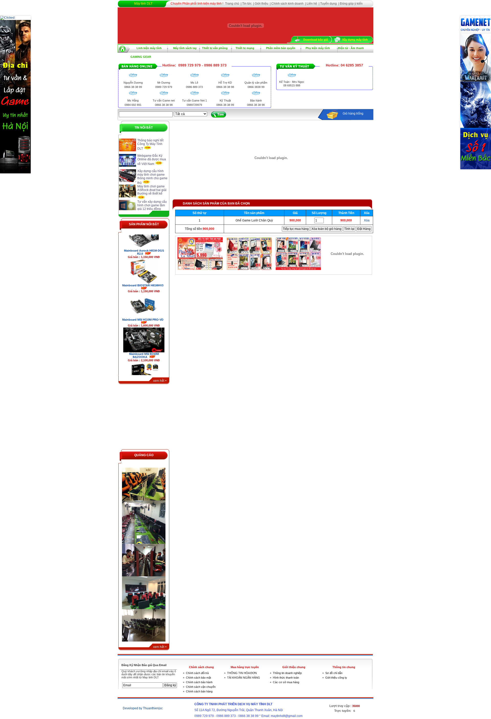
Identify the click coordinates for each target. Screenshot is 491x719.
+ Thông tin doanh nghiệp (286, 673)
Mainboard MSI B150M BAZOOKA (144, 341)
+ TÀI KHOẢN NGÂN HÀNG (242, 677)
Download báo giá (315, 39)
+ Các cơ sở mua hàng (284, 682)
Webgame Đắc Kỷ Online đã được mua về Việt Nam (151, 160)
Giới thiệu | (263, 3)
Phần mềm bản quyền (280, 48)
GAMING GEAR (140, 56)
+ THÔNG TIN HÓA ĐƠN (240, 673)
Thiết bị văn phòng (215, 48)
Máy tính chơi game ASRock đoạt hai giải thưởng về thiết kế (151, 190)
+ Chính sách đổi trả (196, 673)
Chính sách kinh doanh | (289, 3)
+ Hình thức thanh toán (284, 677)
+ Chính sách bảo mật (197, 677)
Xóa (367, 220)
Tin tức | (248, 3)
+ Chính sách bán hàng (198, 691)
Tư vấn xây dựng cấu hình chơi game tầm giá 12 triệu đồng (152, 205)
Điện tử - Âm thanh (351, 48)
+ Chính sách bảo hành (198, 682)
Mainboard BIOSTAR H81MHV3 (144, 270)
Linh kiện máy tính (149, 48)
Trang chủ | (233, 3)
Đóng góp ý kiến (351, 3)
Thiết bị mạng (245, 48)
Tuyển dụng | (330, 3)
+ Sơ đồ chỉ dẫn (332, 673)
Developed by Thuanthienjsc (143, 708)
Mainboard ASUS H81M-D (141, 373)
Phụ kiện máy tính (318, 48)
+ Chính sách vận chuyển (199, 686)
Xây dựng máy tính (355, 39)
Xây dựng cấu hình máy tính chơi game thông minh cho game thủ (152, 177)
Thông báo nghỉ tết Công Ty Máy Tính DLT (150, 144)
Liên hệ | (313, 3)
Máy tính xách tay (185, 48)
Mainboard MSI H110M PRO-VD (144, 304)
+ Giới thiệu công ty (334, 677)
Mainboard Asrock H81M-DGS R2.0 (144, 237)
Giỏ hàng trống (353, 113)
